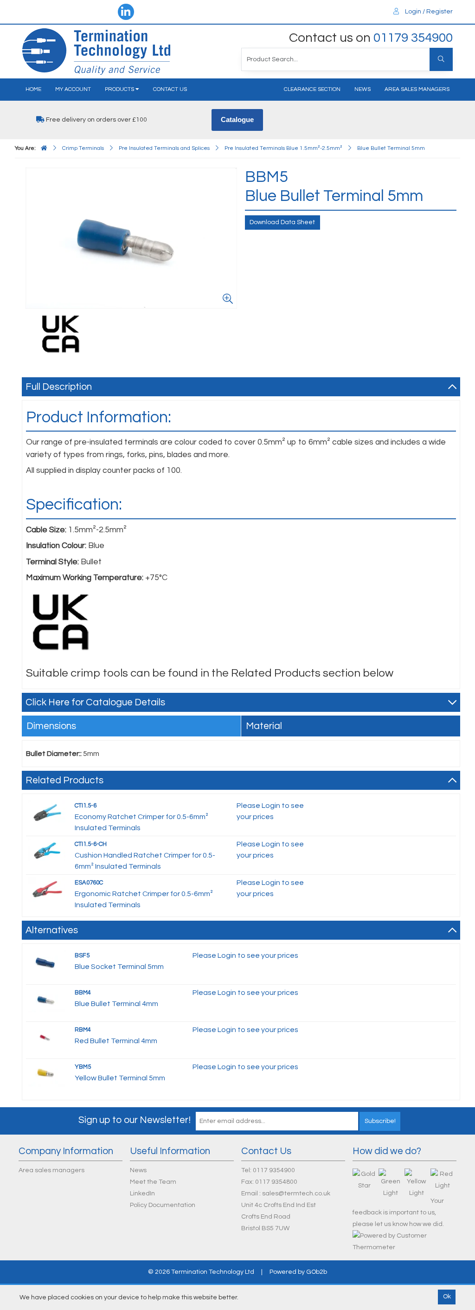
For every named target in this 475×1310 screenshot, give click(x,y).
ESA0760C (89, 882)
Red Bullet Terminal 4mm (116, 1041)
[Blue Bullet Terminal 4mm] (46, 999)
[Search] (441, 59)
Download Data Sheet (282, 222)
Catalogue (237, 119)
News (362, 89)
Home (33, 89)
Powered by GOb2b (298, 1272)
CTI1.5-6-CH (91, 844)
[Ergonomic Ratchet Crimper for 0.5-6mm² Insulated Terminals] (46, 889)
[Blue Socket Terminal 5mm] (46, 962)
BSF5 (82, 955)
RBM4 (83, 1029)
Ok (447, 1296)
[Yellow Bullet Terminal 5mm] (46, 1073)
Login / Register (428, 11)
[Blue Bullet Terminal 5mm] (61, 334)
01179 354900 (413, 38)
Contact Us (170, 89)
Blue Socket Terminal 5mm (119, 966)
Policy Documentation (162, 1205)
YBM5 (83, 1067)
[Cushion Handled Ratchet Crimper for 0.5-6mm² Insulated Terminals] (46, 850)
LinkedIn (142, 1193)
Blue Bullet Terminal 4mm (116, 1003)
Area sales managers (417, 89)
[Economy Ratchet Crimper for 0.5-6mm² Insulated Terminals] (46, 812)
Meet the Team (153, 1182)
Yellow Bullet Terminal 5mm (120, 1078)
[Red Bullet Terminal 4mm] (46, 1038)
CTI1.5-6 (85, 805)
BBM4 (83, 992)
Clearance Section (312, 89)
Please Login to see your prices (245, 955)
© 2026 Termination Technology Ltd (201, 1272)
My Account (73, 89)
